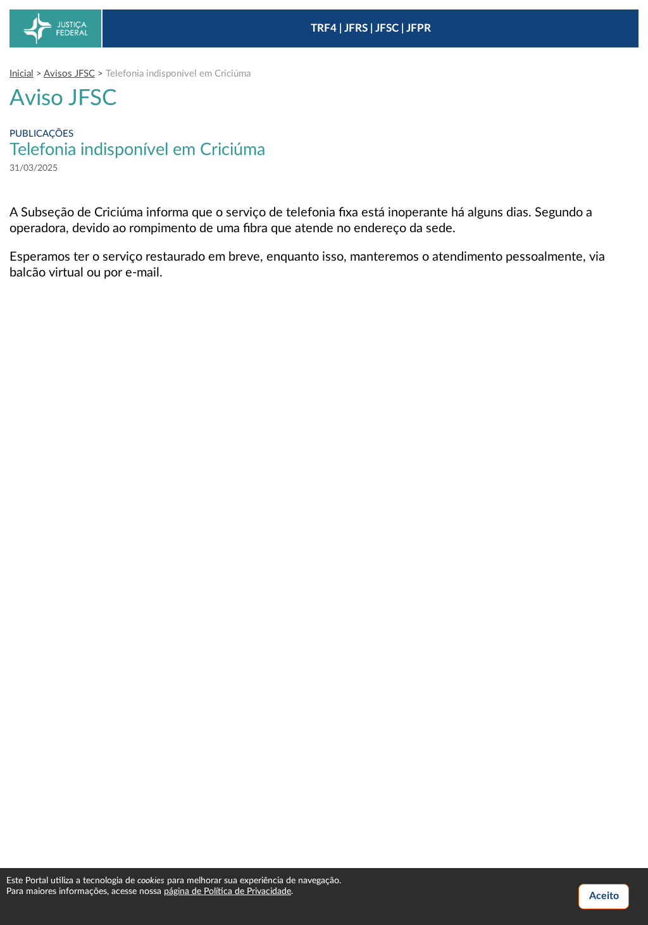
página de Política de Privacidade (227, 891)
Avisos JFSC (69, 73)
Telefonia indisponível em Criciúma (178, 73)
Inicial (21, 73)
